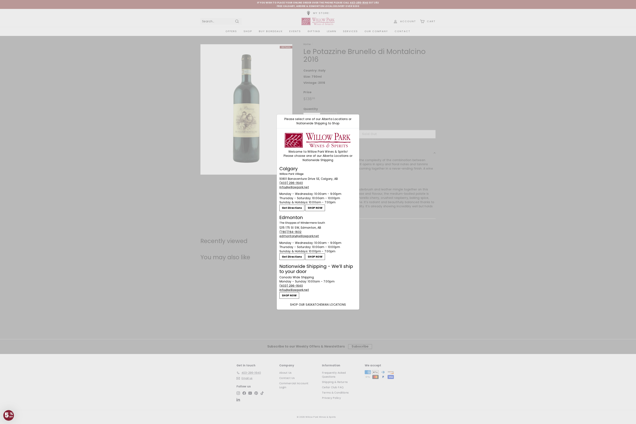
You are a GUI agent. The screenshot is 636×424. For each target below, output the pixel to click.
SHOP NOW (315, 208)
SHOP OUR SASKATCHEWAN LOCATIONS (318, 305)
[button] (8, 415)
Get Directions (292, 208)
